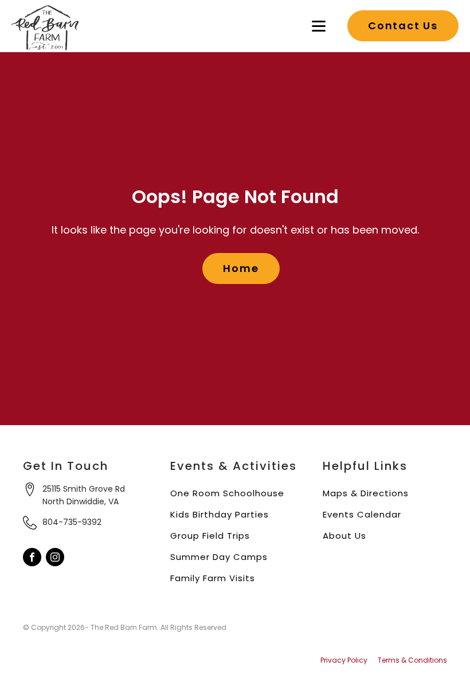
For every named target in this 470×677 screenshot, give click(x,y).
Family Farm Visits (212, 578)
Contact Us (403, 25)
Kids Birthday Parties (219, 514)
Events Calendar (362, 514)
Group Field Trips (210, 536)
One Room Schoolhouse (227, 493)
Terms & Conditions (412, 660)
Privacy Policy (343, 660)
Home (240, 268)
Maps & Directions (366, 493)
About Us (344, 536)
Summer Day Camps (219, 557)
